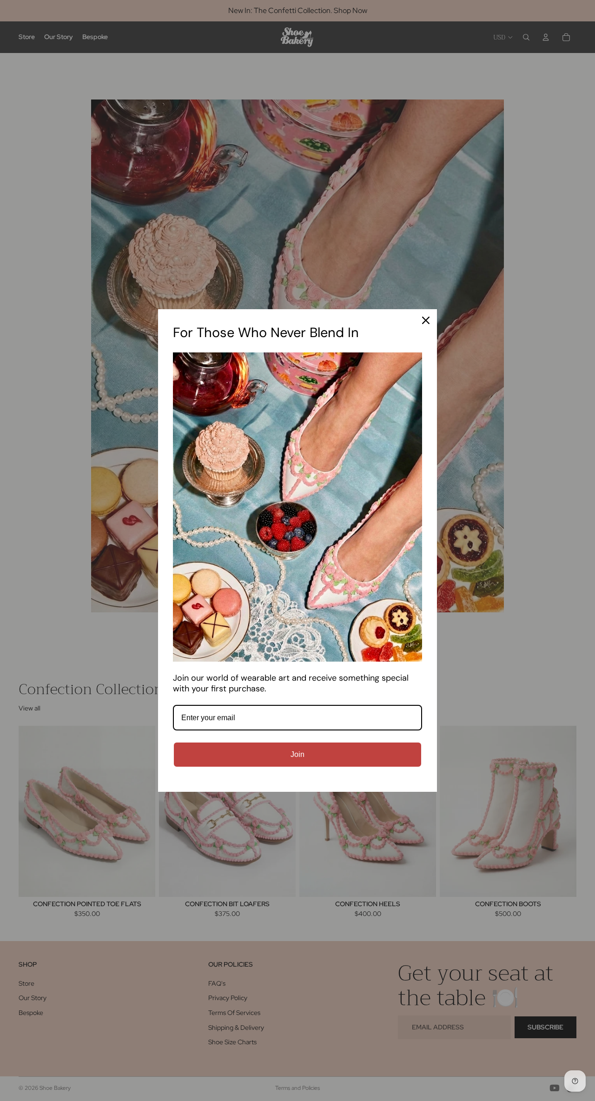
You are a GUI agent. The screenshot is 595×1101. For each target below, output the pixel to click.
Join (297, 754)
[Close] (426, 320)
